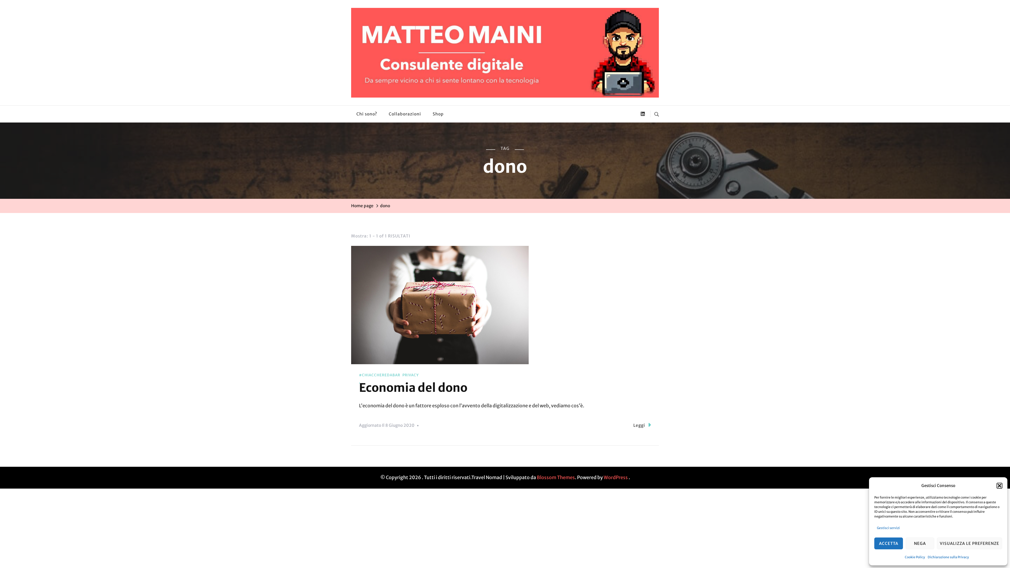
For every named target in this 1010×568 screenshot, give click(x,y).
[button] (999, 485)
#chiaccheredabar (379, 375)
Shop (438, 113)
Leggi (639, 425)
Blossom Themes (556, 477)
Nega (920, 543)
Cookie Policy (915, 557)
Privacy (410, 375)
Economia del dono (413, 387)
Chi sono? (366, 113)
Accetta (888, 543)
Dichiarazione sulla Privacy (948, 557)
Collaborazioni (405, 113)
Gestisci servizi (888, 528)
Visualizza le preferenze (969, 543)
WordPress (616, 477)
